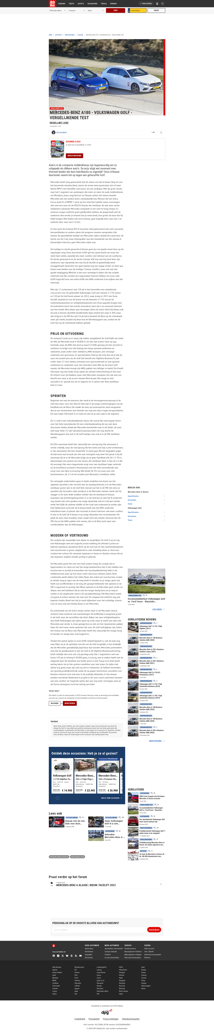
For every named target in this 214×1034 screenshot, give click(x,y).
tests (130, 504)
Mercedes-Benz (69, 35)
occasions (132, 500)
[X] (63, 955)
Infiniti (77, 986)
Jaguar (77, 988)
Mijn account (149, 948)
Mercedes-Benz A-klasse (59, 857)
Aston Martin (57, 972)
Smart (143, 972)
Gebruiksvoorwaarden (152, 954)
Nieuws (61, 3)
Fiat (76, 975)
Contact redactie (111, 951)
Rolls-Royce (123, 991)
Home (50, 35)
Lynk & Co (100, 980)
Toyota (143, 983)
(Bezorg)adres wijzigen (133, 954)
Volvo (143, 988)
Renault (122, 988)
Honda (77, 980)
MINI (121, 967)
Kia (76, 994)
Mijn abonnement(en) (132, 957)
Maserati (100, 983)
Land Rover (101, 972)
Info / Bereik (149, 951)
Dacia (54, 994)
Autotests (58, 35)
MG (98, 994)
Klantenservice (130, 948)
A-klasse (80, 35)
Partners (147, 957)
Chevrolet (56, 986)
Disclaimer (89, 957)
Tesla (143, 980)
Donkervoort (79, 967)
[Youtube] (81, 955)
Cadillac (55, 983)
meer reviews (155, 741)
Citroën (55, 988)
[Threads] (72, 955)
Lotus (99, 978)
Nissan (121, 975)
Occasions (92, 3)
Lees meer (157, 609)
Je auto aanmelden (112, 957)
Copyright (88, 954)
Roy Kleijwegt (61, 132)
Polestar (122, 983)
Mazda (99, 986)
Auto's (81, 3)
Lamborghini (101, 967)
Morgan (122, 972)
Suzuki (143, 978)
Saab (121, 994)
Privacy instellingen (110, 1019)
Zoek (115, 10)
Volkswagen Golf (77, 857)
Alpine (54, 970)
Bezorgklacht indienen (133, 951)
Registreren (70, 703)
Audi (54, 975)
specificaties (133, 496)
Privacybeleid (94, 1019)
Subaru (144, 975)
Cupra (54, 991)
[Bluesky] (68, 955)
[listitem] (62, 776)
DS (76, 970)
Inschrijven (154, 929)
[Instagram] (59, 955)
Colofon (108, 954)
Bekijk (74, 156)
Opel (121, 978)
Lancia (99, 970)
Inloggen (54, 703)
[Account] (157, 3)
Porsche (122, 986)
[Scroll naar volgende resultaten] (58, 798)
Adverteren (89, 951)
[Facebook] (54, 955)
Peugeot (122, 980)
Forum (113, 3)
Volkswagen (145, 986)
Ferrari (77, 972)
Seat (143, 967)
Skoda (143, 970)
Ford (76, 978)
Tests (71, 3)
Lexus (99, 975)
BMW (54, 980)
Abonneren (89, 948)
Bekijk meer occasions (110, 798)
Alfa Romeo (56, 967)
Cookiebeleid (79, 1019)
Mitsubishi (123, 970)
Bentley (55, 978)
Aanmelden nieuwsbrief (114, 948)
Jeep (76, 991)
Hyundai (78, 983)
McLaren (100, 988)
